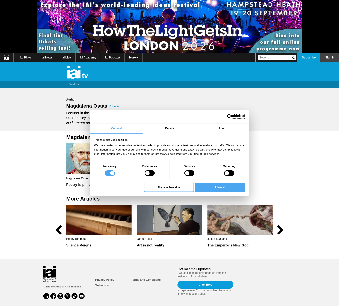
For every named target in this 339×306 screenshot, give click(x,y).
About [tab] (222, 128)
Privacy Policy (104, 279)
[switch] (150, 173)
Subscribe (309, 57)
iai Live (66, 57)
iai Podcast (112, 57)
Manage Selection (169, 187)
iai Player (26, 57)
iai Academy (88, 57)
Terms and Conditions (146, 279)
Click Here (205, 284)
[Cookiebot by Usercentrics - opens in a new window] (229, 116)
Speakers (74, 84)
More (132, 57)
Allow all (220, 187)
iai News (47, 57)
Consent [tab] (116, 128)
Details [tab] (169, 128)
